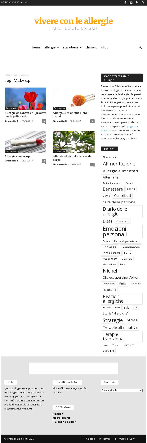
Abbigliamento (110, 157)
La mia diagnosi (111, 253)
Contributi (122, 195)
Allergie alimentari (120, 171)
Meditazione (109, 264)
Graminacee (131, 247)
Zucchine (108, 350)
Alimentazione (119, 163)
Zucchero (129, 345)
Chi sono (91, 47)
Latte (127, 253)
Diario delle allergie (115, 211)
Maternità (127, 258)
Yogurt (116, 345)
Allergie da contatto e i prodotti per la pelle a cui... (25, 115)
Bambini (130, 183)
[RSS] (137, 3)
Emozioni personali (115, 231)
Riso (117, 307)
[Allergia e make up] (25, 142)
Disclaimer (104, 438)
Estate (106, 241)
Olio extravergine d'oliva (120, 277)
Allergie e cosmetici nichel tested (70, 115)
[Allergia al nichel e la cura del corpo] (74, 142)
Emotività (123, 221)
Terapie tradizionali (114, 336)
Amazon (58, 413)
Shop (104, 47)
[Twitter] (143, 3)
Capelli (131, 189)
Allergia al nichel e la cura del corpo (72, 158)
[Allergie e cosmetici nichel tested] (74, 99)
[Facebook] (125, 3)
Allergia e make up (17, 156)
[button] (140, 47)
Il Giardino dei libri (64, 421)
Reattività (109, 290)
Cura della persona (119, 202)
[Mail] (131, 3)
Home (36, 47)
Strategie (113, 320)
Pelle (123, 283)
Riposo (107, 307)
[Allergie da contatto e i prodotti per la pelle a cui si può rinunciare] (25, 99)
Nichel (110, 270)
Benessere (113, 189)
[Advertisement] (73, 61)
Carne (106, 195)
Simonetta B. (12, 121)
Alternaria (111, 177)
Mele (122, 264)
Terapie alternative (120, 327)
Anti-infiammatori (112, 183)
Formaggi (110, 247)
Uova (105, 345)
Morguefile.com (61, 388)
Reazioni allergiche (113, 298)
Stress (132, 320)
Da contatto (11, 108)
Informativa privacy (125, 438)
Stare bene (70, 47)
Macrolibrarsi (61, 417)
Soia (135, 307)
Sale (126, 307)
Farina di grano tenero (127, 241)
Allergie (50, 47)
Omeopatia (109, 283)
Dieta (108, 221)
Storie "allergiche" (115, 313)
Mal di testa (110, 259)
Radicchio (136, 283)
